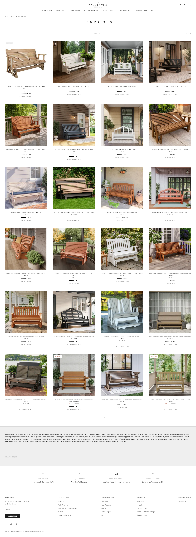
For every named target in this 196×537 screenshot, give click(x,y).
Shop (12, 16)
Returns (103, 508)
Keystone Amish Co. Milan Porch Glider (122, 149)
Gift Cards (140, 501)
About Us (61, 501)
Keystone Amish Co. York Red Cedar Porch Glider (26, 336)
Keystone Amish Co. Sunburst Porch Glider (74, 86)
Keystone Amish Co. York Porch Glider (122, 86)
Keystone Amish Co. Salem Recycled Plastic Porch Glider (170, 336)
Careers (60, 512)
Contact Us (104, 501)
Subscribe (12, 516)
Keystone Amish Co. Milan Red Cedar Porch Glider (170, 212)
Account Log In (106, 512)
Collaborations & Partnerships (67, 508)
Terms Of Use (141, 508)
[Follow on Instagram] (11, 524)
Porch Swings (47, 10)
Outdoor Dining (74, 10)
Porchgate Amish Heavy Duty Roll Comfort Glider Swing (122, 399)
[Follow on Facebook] (6, 524)
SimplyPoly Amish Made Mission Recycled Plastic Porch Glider (170, 400)
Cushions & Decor (140, 10)
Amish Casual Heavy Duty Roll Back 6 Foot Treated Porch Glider (170, 274)
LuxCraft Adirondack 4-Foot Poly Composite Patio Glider (122, 337)
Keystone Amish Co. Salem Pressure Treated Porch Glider (74, 274)
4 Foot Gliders (21, 16)
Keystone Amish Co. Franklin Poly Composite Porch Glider (74, 150)
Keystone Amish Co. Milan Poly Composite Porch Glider (74, 336)
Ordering (140, 505)
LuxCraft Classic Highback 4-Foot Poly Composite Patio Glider (25, 400)
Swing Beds (60, 10)
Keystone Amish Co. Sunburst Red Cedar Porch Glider (25, 149)
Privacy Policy (142, 515)
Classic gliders (105, 434)
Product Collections (64, 515)
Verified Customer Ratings (146, 512)
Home (6, 16)
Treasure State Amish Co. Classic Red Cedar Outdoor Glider (26, 87)
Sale (152, 10)
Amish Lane (182, 501)
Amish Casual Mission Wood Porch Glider (122, 212)
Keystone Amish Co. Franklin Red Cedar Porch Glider (25, 273)
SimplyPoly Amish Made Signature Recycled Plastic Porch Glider (74, 400)
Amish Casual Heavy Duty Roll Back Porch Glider (170, 149)
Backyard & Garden (91, 10)
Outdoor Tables (108, 10)
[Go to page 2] (104, 417)
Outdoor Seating (124, 10)
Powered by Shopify (37, 531)
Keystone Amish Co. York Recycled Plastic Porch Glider (122, 273)
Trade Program (63, 505)
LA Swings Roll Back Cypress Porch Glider (26, 212)
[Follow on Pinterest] (17, 524)
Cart (102, 515)
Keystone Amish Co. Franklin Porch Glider (170, 86)
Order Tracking (106, 505)
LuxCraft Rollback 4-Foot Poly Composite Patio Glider (74, 212)
